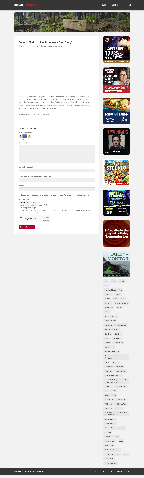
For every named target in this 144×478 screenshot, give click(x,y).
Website (22, 185)
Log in (128, 471)
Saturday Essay (110, 419)
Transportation (110, 441)
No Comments (49, 46)
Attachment (24, 199)
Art (106, 281)
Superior (121, 428)
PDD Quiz (108, 404)
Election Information (112, 351)
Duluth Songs (109, 347)
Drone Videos (118, 343)
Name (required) (26, 167)
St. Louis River (109, 428)
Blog (95, 471)
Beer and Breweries (43, 115)
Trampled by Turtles (111, 437)
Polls (115, 299)
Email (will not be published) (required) (35, 176)
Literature (108, 386)
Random (108, 303)
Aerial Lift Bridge (110, 316)
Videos (28, 115)
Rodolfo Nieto (49, 97)
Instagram (108, 371)
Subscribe (120, 471)
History (122, 281)
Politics (107, 299)
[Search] (128, 5)
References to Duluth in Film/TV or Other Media (116, 414)
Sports (119, 307)
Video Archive (109, 446)
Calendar (102, 471)
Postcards (108, 408)
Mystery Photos (110, 395)
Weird (125, 454)
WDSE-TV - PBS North (112, 450)
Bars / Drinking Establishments (115, 325)
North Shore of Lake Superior (115, 400)
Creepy (107, 343)
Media (114, 391)
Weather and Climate (112, 454)
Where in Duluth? (110, 463)
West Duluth (109, 459)
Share (60, 46)
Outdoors (108, 294)
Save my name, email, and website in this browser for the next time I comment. (55, 195)
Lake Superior (120, 371)
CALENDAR (113, 5)
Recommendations (121, 303)
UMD (121, 441)
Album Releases (110, 321)
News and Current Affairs (113, 290)
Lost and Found (121, 386)
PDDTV (23, 46)
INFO (124, 5)
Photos (118, 294)
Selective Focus (110, 424)
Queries (118, 408)
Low (106, 391)
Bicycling (108, 334)
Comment (23, 143)
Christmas (116, 338)
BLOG (104, 5)
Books (107, 338)
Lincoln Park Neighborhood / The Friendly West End (116, 381)
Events (113, 281)
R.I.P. (123, 299)
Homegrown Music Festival (114, 367)
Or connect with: (26, 132)
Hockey (115, 362)
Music (23, 115)
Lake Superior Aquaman (113, 375)
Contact (111, 471)
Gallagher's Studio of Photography (112, 357)
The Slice (108, 432)
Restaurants (109, 307)
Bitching (117, 334)
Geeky (107, 362)
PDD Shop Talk (121, 404)
